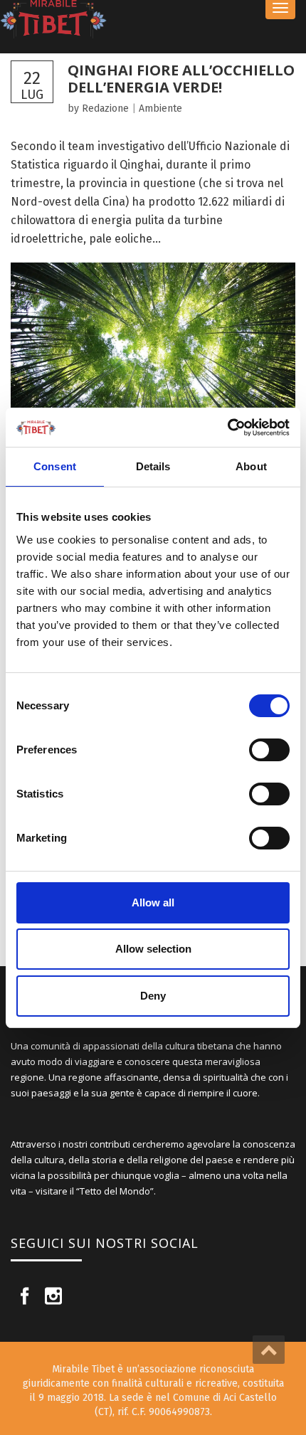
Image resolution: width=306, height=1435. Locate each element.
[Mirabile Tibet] (153, 19)
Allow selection (153, 949)
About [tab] (251, 466)
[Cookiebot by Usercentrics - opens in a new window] (227, 427)
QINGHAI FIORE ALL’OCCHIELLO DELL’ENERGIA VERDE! (181, 78)
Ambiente (160, 108)
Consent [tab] (54, 466)
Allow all (153, 902)
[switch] (269, 749)
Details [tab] (153, 466)
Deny (153, 996)
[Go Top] (269, 1349)
